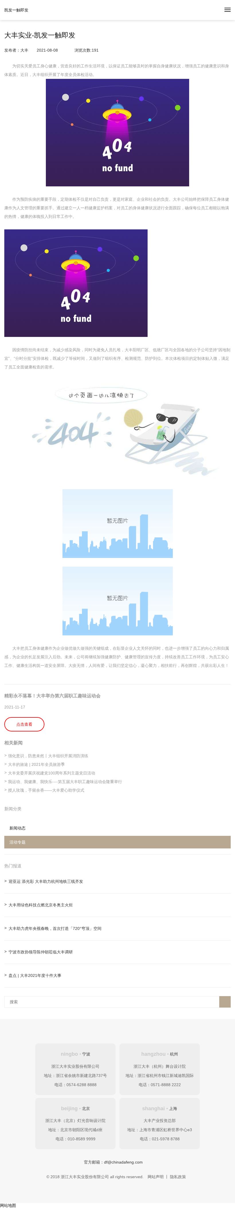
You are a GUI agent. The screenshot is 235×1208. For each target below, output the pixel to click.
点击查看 (24, 724)
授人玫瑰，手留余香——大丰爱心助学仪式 (46, 790)
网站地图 (8, 1205)
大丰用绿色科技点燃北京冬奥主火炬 (41, 905)
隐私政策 (178, 1176)
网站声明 (156, 1176)
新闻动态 (17, 828)
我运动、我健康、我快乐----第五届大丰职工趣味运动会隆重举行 (65, 781)
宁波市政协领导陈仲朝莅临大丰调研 (41, 952)
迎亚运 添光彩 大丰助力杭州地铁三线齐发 (46, 881)
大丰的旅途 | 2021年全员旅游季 (36, 764)
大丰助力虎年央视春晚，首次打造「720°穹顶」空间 (55, 928)
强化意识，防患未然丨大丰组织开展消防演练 (48, 756)
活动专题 (17, 842)
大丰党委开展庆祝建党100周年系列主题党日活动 (51, 773)
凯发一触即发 (16, 10)
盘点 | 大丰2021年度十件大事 (35, 975)
